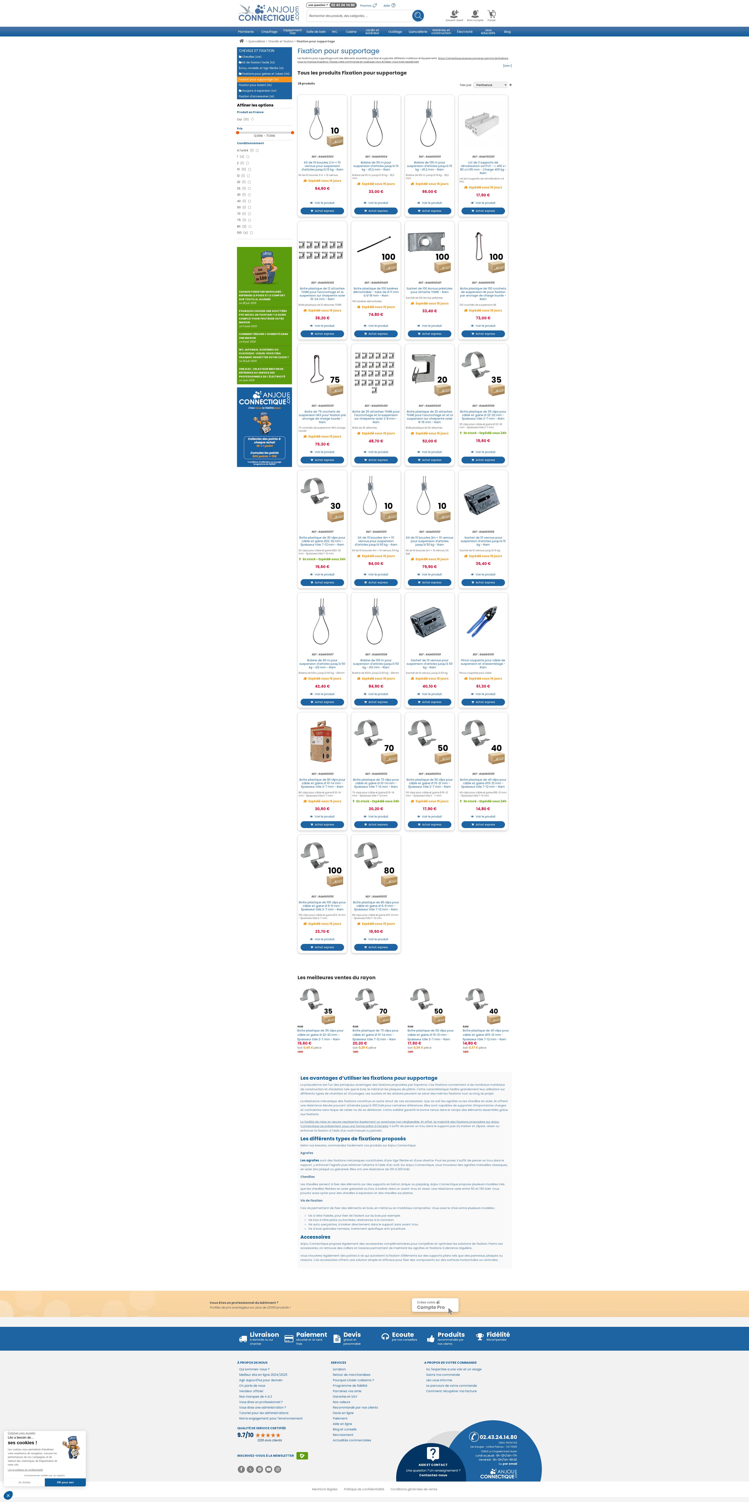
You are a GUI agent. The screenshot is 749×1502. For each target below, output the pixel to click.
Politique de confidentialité (364, 1489)
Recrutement (343, 1435)
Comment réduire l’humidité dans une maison (263, 338)
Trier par (465, 85)
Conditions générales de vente (413, 1489)
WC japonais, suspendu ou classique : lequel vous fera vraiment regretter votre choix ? (264, 355)
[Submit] (418, 16)
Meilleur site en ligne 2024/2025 (263, 1374)
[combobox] (365, 16)
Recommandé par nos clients (355, 1407)
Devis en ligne (343, 1413)
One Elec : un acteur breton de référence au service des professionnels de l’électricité (262, 374)
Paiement (340, 1418)
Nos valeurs (341, 1402)
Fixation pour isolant (255, 85)
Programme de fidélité (350, 1385)
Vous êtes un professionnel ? (261, 1402)
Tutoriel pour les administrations (263, 1413)
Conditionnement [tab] (250, 143)
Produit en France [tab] (250, 112)
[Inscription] (302, 1455)
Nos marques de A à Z (255, 1396)
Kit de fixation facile (258, 62)
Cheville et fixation (281, 41)
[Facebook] (241, 1469)
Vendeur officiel (251, 1391)
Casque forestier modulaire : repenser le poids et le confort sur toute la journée (262, 297)
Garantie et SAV (345, 1396)
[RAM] (300, 1052)
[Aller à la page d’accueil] (241, 41)
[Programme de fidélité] (264, 427)
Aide (387, 6)
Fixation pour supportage (259, 79)
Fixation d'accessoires (256, 96)
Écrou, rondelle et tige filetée (261, 68)
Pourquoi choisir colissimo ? (353, 1380)
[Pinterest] (259, 1469)
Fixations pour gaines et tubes (265, 74)
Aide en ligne (342, 1424)
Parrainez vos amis (347, 1391)
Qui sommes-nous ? (254, 1369)
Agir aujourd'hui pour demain (260, 1380)
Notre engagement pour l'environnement (271, 1418)
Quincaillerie (256, 41)
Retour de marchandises (351, 1374)
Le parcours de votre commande (451, 1385)
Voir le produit (324, 203)
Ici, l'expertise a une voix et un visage (454, 1369)
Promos (366, 6)
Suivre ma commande (443, 1374)
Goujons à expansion (258, 91)
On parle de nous (252, 1385)
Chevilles (251, 57)
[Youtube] (269, 1469)
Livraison (339, 1369)
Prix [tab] (239, 128)
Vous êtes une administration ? (262, 1407)
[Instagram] (278, 1469)
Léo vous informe (439, 1380)
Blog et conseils (345, 1429)
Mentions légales (325, 1489)
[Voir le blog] (264, 266)
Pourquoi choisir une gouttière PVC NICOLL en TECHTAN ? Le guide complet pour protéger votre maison (263, 318)
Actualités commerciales (352, 1440)
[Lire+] (507, 66)
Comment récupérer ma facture (451, 1391)
